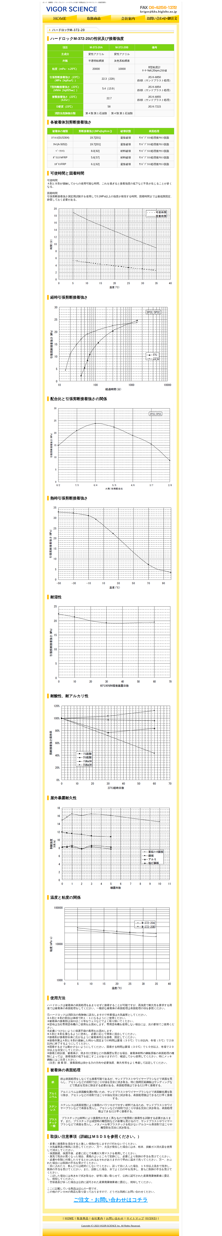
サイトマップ (135, 1218)
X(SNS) (151, 1218)
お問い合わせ (115, 1218)
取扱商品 (83, 1218)
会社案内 (97, 1218)
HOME (69, 1218)
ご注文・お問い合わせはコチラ (111, 1200)
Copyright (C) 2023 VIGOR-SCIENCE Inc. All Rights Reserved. (110, 1226)
